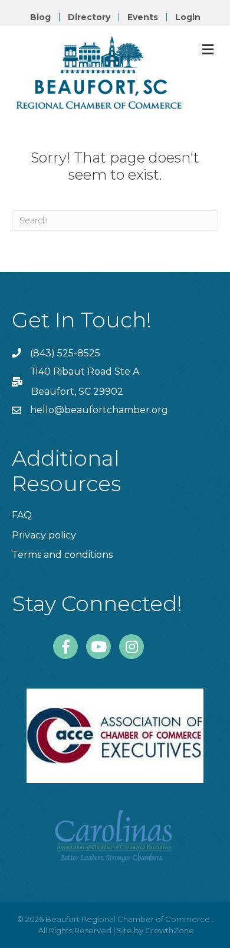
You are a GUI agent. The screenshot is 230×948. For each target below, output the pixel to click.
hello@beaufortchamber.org (99, 409)
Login (188, 17)
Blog (40, 17)
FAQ (22, 515)
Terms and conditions (62, 554)
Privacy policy (44, 535)
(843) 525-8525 (65, 353)
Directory (89, 17)
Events (142, 17)
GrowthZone (169, 930)
